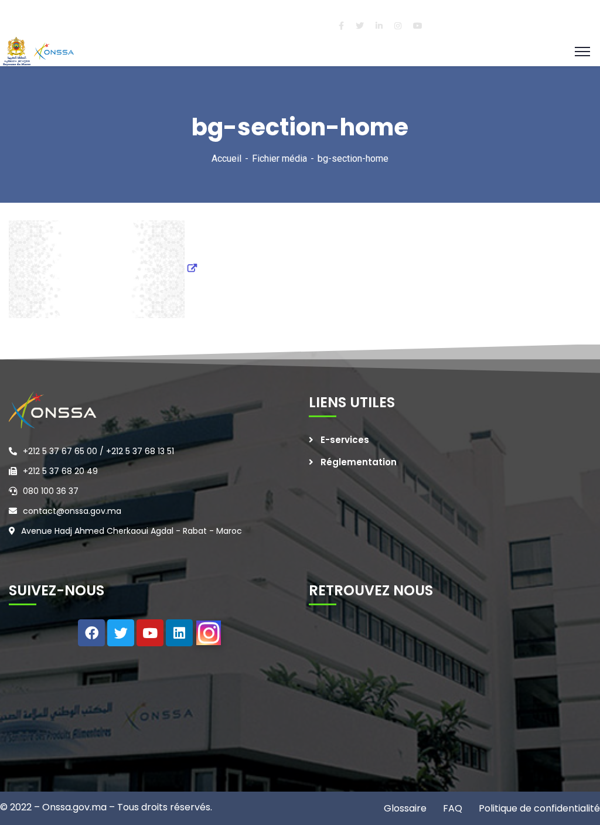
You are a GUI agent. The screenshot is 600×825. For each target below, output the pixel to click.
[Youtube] (150, 632)
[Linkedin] (179, 632)
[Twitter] (120, 632)
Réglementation (359, 462)
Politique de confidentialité (538, 808)
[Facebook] (91, 632)
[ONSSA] (40, 50)
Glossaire (405, 808)
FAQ (451, 808)
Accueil (226, 158)
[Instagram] (208, 632)
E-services (345, 440)
